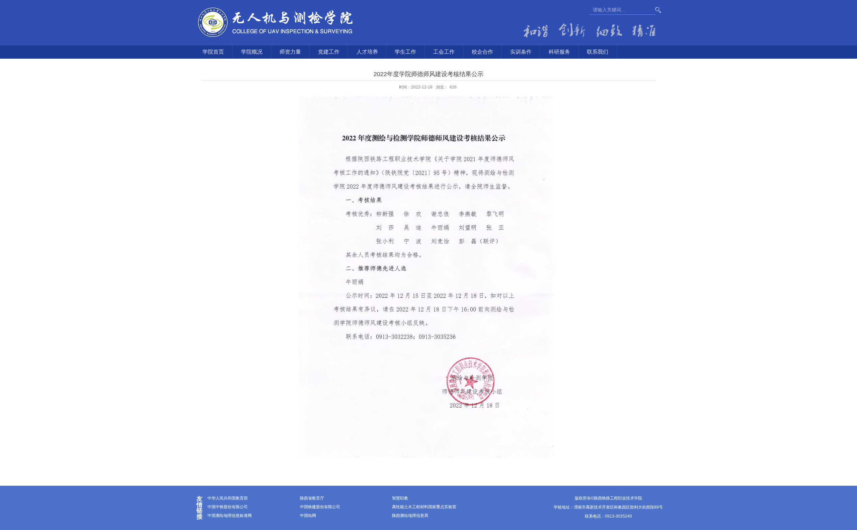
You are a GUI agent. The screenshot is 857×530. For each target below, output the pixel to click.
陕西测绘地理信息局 (410, 515)
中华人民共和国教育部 (228, 498)
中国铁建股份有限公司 (320, 507)
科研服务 (559, 52)
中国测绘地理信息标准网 (230, 515)
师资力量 (290, 52)
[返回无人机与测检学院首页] (276, 22)
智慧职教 (400, 498)
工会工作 (444, 52)
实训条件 (521, 52)
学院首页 (213, 52)
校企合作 (482, 52)
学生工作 (405, 52)
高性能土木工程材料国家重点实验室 (424, 507)
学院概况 (251, 52)
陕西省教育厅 (312, 498)
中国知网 (308, 515)
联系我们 (597, 52)
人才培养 (367, 52)
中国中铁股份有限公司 (228, 507)
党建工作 (328, 52)
